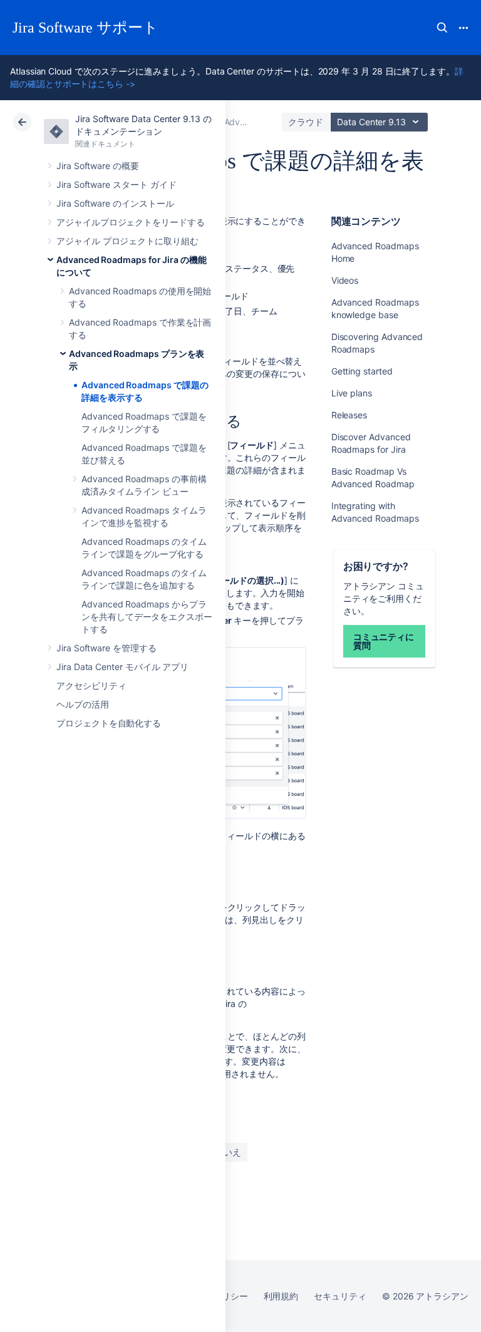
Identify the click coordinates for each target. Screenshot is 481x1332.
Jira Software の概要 (97, 165)
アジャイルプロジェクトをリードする (130, 222)
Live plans (351, 393)
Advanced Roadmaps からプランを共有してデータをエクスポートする (146, 616)
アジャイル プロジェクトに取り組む (127, 240)
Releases (349, 415)
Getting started (362, 371)
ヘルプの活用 (82, 704)
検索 (442, 28)
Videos (345, 280)
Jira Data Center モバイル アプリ (122, 666)
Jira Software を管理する (106, 648)
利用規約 (281, 1296)
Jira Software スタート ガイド (116, 184)
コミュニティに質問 (384, 641)
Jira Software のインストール (115, 203)
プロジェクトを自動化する (108, 723)
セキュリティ (340, 1296)
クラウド (305, 121)
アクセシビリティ (91, 685)
